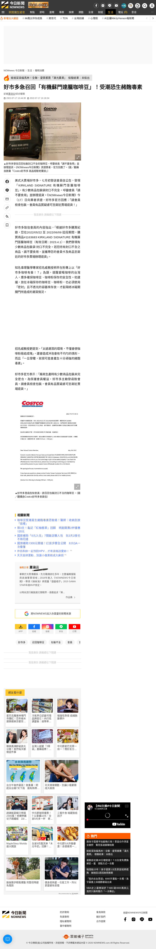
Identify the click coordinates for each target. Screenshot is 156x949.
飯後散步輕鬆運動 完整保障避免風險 (22, 884)
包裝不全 (56, 642)
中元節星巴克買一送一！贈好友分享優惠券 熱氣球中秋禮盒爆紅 (67, 748)
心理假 (94, 18)
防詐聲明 (64, 912)
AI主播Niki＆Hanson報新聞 (119, 18)
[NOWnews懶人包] (130, 5)
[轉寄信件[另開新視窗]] (7, 199)
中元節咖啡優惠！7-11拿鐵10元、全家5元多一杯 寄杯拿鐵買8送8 (42, 816)
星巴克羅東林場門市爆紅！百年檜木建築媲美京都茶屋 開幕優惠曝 (16, 718)
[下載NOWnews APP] (137, 5)
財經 (100, 12)
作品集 (69, 597)
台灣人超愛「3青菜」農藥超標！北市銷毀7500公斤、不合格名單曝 (42, 748)
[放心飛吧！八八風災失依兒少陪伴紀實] (38, 4)
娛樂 (71, 12)
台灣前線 (79, 18)
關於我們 (100, 916)
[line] (109, 5)
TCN (65, 18)
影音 (134, 12)
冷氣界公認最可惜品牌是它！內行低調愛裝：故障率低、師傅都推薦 (41, 718)
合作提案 (100, 921)
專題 (61, 12)
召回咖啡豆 (38, 642)
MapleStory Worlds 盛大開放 (16, 845)
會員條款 (100, 912)
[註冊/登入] (151, 5)
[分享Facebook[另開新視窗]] (7, 181)
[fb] (96, 5)
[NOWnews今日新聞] (13, 4)
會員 (69, 642)
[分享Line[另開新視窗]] (7, 190)
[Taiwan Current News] (123, 5)
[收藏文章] (7, 225)
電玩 (120, 12)
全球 (90, 12)
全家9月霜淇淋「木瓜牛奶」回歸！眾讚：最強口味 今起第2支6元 (42, 845)
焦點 (32, 12)
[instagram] (102, 5)
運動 (81, 12)
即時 (42, 12)
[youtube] (116, 5)
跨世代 (52, 18)
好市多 (21, 642)
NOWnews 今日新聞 (14, 70)
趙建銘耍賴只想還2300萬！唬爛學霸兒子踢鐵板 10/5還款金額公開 (16, 816)
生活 (110, 12)
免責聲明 (64, 916)
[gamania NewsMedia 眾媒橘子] (78, 936)
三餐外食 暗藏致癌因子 (67, 814)
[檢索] (144, 5)
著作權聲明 (65, 926)
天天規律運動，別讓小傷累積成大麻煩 (60, 786)
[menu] (3, 12)
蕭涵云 (11, 93)
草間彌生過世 (17, 12)
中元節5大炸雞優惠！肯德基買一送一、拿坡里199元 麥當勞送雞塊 (67, 845)
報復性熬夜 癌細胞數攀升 (67, 717)
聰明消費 (39, 70)
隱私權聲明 (65, 921)
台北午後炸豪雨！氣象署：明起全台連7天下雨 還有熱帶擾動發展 (22, 786)
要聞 (51, 12)
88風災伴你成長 (33, 18)
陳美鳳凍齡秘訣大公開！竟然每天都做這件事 (16, 749)
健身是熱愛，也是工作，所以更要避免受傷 (60, 884)
